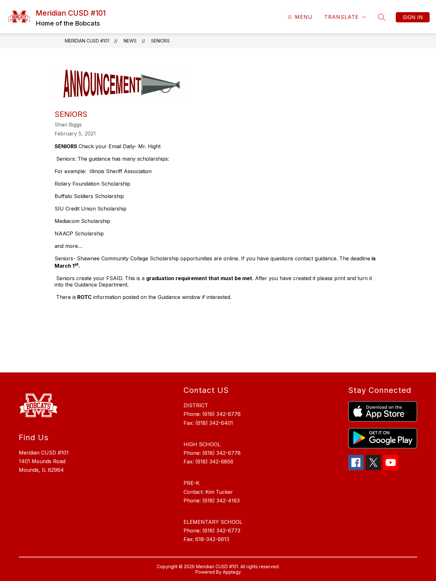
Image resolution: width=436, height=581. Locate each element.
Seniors (160, 40)
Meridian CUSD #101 (87, 40)
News (130, 40)
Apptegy (232, 572)
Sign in (412, 17)
